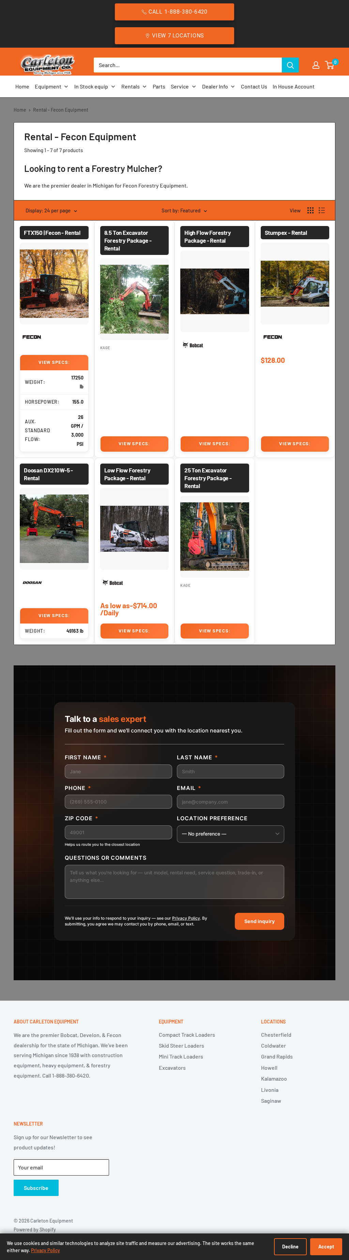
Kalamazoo (274, 1078)
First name (86, 757)
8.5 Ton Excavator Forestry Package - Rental (128, 240)
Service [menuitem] (180, 86)
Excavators (172, 1067)
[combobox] (188, 65)
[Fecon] (32, 337)
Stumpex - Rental (286, 232)
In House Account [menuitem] (294, 86)
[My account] (316, 65)
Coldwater (273, 1045)
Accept (326, 1246)
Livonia (269, 1089)
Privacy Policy (186, 918)
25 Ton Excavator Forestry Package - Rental (208, 478)
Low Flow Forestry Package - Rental (127, 474)
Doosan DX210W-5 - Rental (48, 474)
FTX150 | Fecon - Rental (52, 232)
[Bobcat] (193, 345)
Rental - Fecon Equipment (60, 110)
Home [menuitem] (22, 86)
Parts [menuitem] (159, 86)
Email (189, 788)
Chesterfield (276, 1034)
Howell (269, 1067)
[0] (329, 65)
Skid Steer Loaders (181, 1045)
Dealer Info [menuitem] (215, 86)
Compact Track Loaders (187, 1034)
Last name (197, 757)
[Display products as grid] (310, 210)
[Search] (290, 65)
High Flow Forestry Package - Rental (207, 236)
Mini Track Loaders (181, 1056)
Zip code (81, 818)
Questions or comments (106, 857)
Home (20, 110)
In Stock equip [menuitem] (91, 86)
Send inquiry (259, 921)
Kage (105, 347)
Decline (290, 1246)
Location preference (212, 818)
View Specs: (54, 362)
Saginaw (271, 1100)
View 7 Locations (178, 35)
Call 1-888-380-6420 (178, 12)
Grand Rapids (277, 1056)
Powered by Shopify (35, 1229)
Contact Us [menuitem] (254, 86)
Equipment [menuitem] (48, 86)
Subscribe (36, 1187)
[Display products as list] (322, 210)
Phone (78, 788)
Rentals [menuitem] (130, 86)
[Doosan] (32, 583)
